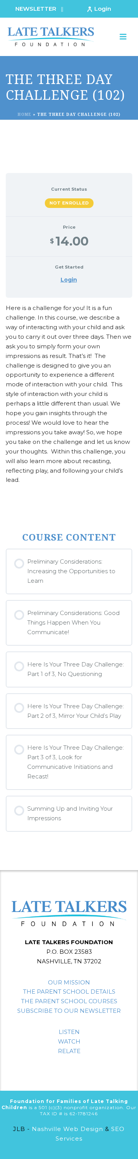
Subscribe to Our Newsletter (69, 1010)
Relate (69, 1051)
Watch (69, 1041)
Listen (69, 1031)
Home (24, 114)
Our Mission (69, 982)
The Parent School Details (69, 991)
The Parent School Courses (69, 1001)
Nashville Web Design (67, 1129)
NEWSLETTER (35, 8)
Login (102, 8)
